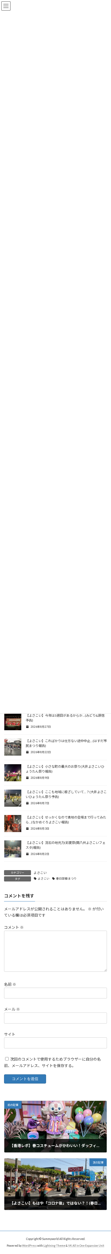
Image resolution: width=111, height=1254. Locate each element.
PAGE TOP (103, 1210)
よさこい (40, 873)
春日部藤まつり (66, 878)
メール (12, 1009)
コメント (14, 927)
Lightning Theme (54, 1245)
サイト (9, 1034)
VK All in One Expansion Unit (86, 1245)
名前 (10, 984)
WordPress (29, 1245)
